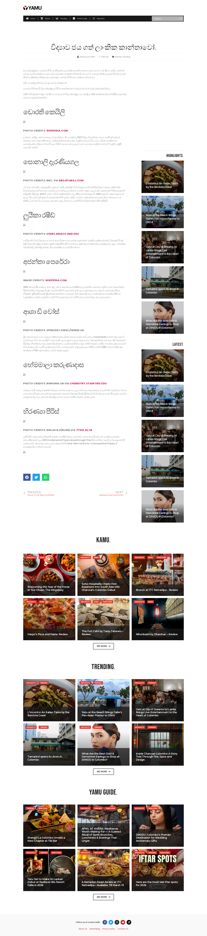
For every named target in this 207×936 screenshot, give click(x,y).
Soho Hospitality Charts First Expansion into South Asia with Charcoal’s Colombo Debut (101, 587)
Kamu (42, 557)
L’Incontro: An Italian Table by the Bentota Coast (48, 714)
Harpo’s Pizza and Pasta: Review (47, 634)
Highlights (30, 557)
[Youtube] (123, 922)
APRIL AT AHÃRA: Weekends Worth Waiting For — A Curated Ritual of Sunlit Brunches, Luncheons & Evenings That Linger (101, 834)
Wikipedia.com (57, 130)
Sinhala (118, 56)
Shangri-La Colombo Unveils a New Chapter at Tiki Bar (46, 839)
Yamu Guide (161, 557)
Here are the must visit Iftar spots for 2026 (157, 884)
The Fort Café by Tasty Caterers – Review (102, 633)
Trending (126, 56)
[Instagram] (117, 922)
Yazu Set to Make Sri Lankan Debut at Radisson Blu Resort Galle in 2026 (45, 882)
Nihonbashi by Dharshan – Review (157, 634)
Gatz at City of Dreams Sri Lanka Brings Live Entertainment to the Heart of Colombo (156, 712)
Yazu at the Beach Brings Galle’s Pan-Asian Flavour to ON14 (102, 714)
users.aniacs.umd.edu (62, 234)
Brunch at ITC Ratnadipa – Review (157, 590)
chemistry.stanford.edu (88, 383)
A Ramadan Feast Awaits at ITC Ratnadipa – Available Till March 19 (103, 884)
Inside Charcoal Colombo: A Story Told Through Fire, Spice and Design (156, 756)
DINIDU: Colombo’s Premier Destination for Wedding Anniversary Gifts (153, 837)
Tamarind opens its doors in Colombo (44, 758)
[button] (103, 646)
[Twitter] (111, 922)
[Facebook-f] (105, 922)
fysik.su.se (85, 430)
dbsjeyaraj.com (71, 180)
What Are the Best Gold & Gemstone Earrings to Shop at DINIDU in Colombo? (100, 756)
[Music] (129, 922)
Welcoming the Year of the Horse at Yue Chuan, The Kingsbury (48, 588)
